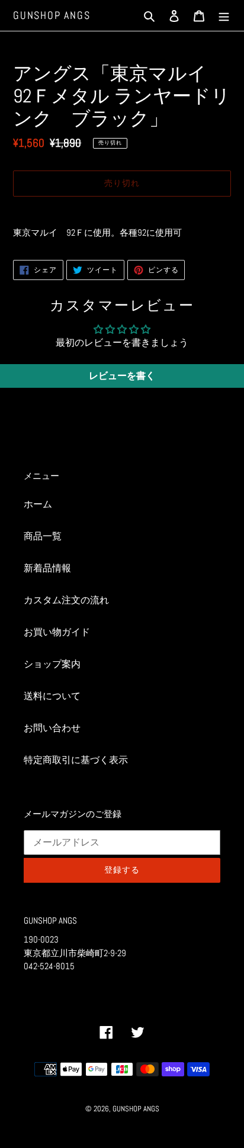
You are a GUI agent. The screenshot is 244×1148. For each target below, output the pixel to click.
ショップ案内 (52, 664)
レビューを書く (122, 375)
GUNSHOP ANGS (52, 15)
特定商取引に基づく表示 (76, 760)
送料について (52, 696)
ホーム (38, 504)
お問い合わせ (52, 728)
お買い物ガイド (57, 632)
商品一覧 (43, 536)
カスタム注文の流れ (66, 600)
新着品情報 (47, 568)
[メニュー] (223, 15)
